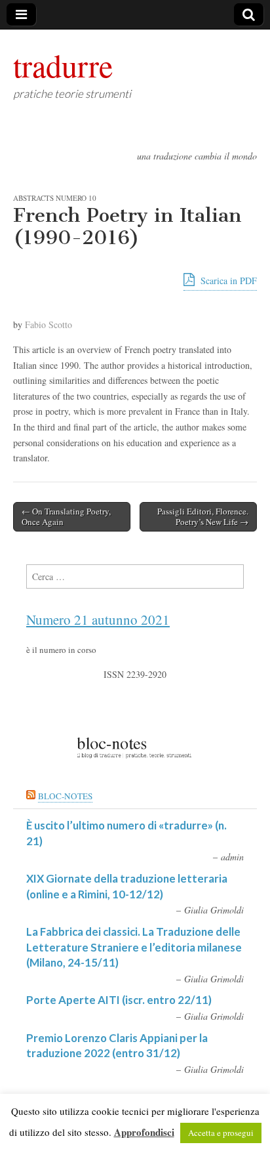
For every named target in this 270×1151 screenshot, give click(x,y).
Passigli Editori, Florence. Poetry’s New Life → (202, 516)
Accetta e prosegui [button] (221, 1133)
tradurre (63, 65)
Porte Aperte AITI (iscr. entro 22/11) (119, 1000)
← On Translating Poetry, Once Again (66, 516)
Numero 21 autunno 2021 (98, 619)
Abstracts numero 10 (54, 198)
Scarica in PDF (227, 280)
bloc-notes (65, 796)
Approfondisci (144, 1132)
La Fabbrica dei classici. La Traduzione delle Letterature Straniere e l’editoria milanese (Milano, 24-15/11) (134, 947)
